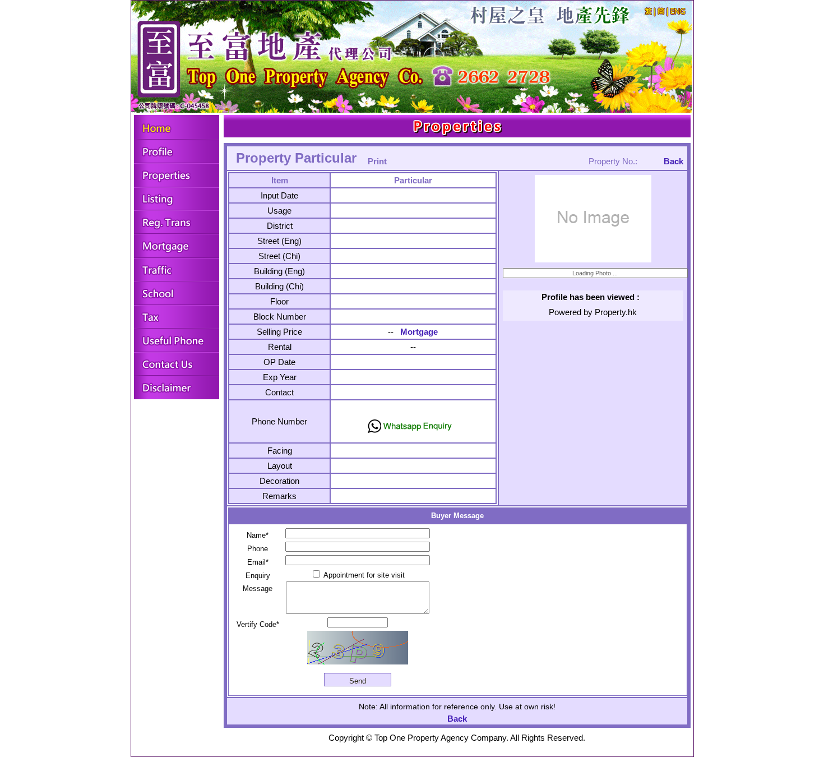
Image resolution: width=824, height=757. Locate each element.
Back (673, 161)
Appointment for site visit (363, 575)
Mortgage (419, 331)
